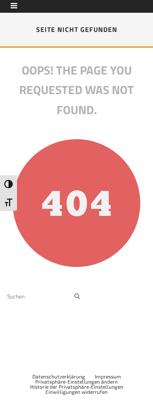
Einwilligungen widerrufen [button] (76, 391)
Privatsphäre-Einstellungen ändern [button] (76, 381)
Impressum (108, 376)
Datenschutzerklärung (58, 376)
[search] (77, 296)
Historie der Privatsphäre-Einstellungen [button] (76, 386)
